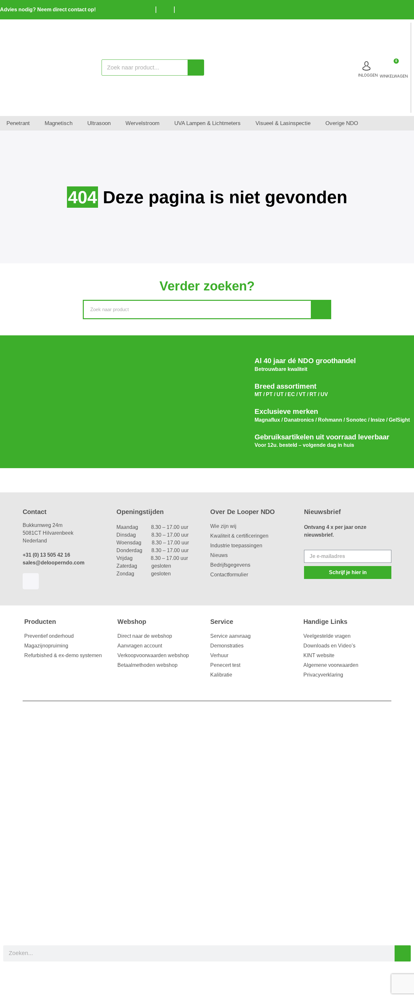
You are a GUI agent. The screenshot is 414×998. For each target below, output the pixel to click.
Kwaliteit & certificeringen (239, 536)
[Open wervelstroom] (164, 123)
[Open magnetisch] (77, 123)
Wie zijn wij (223, 526)
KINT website (318, 655)
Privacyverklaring (323, 675)
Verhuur (219, 655)
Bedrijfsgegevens (230, 565)
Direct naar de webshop (144, 636)
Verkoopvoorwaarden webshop (153, 655)
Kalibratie (221, 675)
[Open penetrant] (34, 123)
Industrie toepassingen (236, 545)
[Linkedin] (31, 581)
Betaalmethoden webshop (147, 665)
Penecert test (225, 665)
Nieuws (219, 555)
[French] (407, 8)
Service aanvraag (230, 636)
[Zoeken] (196, 67)
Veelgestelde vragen (327, 636)
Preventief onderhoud (49, 636)
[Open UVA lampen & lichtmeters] (245, 123)
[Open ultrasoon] (115, 123)
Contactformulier (229, 574)
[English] (398, 8)
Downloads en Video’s (329, 645)
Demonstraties (227, 645)
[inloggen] (366, 65)
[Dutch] (388, 8)
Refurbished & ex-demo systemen (63, 655)
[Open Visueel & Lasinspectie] (315, 123)
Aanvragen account (139, 645)
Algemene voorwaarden (330, 665)
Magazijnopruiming (46, 645)
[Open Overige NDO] (362, 123)
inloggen (368, 75)
